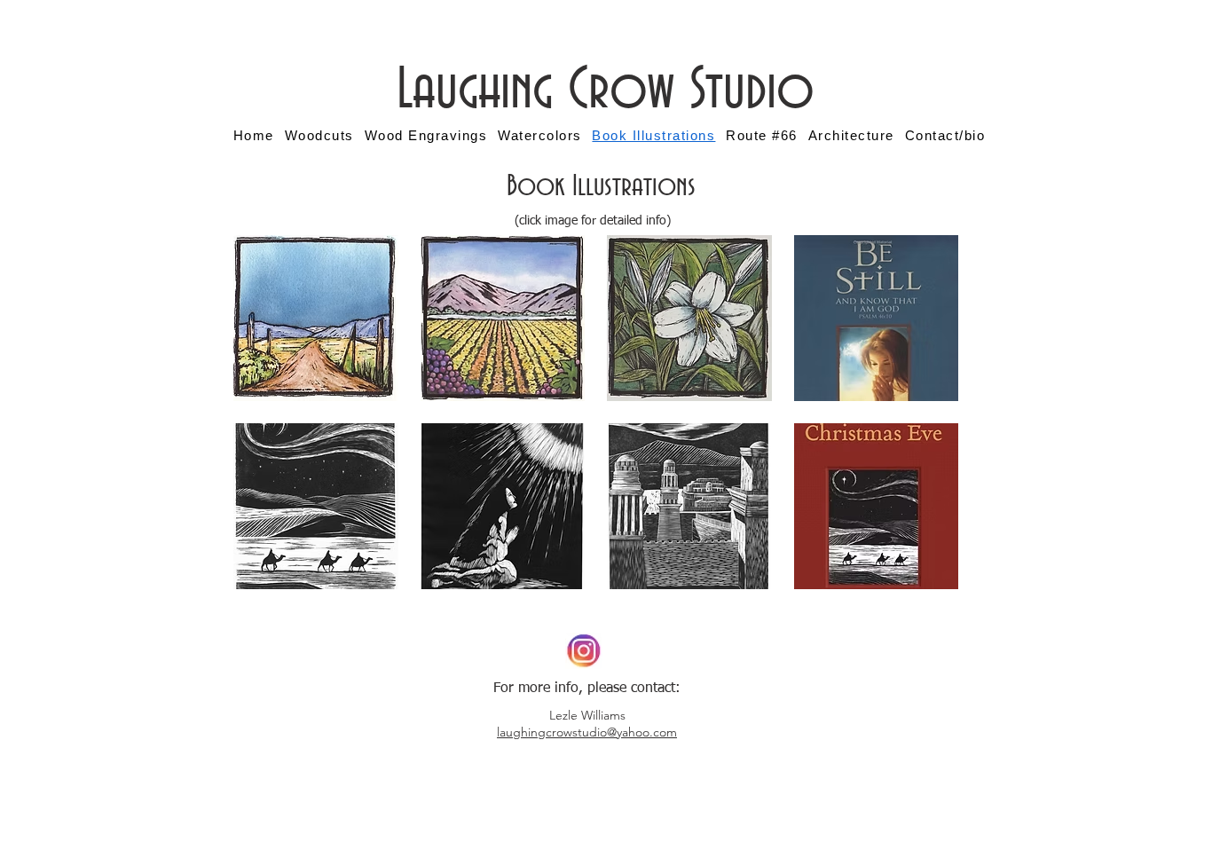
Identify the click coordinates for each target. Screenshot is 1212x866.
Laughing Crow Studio (606, 90)
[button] (315, 318)
